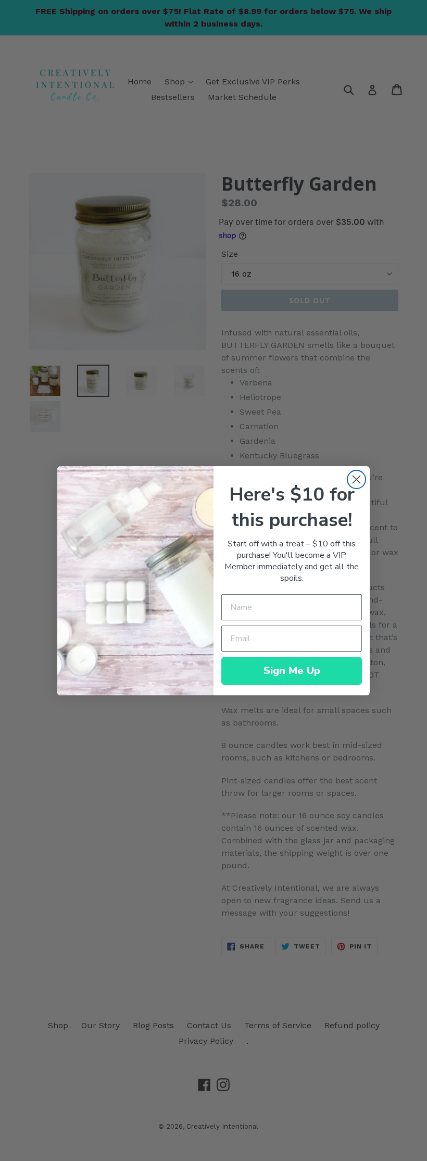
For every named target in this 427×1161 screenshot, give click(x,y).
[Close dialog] (356, 479)
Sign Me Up (291, 671)
